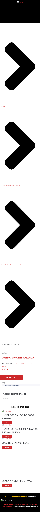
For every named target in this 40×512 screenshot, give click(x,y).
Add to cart (11, 377)
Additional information (11, 385)
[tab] (21, 385)
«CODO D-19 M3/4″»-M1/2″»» (17, 481)
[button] (38, 21)
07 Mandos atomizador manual (10, 185)
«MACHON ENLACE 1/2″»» (15, 443)
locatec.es (32, 497)
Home (3, 27)
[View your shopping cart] (10, 21)
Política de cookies (21, 504)
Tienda (3, 106)
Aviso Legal (8, 504)
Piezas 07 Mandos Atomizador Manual (13, 265)
